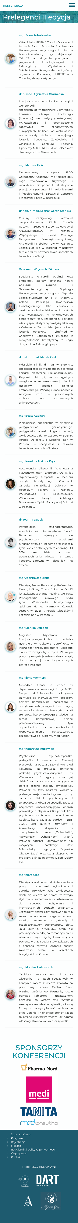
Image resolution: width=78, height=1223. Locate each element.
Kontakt (16, 1157)
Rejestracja (18, 1142)
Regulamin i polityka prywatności (33, 1149)
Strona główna (20, 1134)
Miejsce (16, 1145)
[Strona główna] (13, 5)
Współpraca (19, 1153)
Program (17, 1138)
